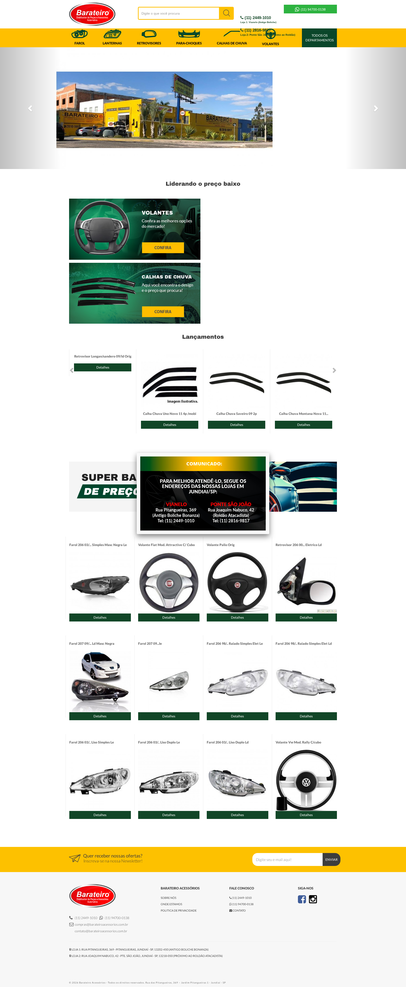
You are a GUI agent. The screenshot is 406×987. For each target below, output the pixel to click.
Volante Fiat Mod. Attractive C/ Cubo (166, 545)
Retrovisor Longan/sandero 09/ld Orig (102, 356)
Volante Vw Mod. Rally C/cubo (298, 742)
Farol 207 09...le (150, 643)
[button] (30, 108)
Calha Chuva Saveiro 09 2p (236, 414)
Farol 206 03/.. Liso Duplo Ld (228, 742)
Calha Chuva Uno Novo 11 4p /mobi (169, 414)
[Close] (269, 453)
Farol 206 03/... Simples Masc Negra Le (98, 545)
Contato (239, 910)
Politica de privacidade (179, 910)
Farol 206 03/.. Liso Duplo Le (159, 742)
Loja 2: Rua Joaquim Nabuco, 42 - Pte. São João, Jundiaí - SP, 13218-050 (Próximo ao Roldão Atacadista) (147, 956)
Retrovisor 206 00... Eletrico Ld (299, 545)
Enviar (331, 859)
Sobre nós (168, 898)
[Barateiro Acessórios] (82, 14)
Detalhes (102, 367)
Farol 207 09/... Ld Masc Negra (91, 643)
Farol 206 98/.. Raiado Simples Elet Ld (304, 643)
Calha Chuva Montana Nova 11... (303, 414)
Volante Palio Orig (220, 545)
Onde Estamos (171, 904)
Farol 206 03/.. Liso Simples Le (91, 742)
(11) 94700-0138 (313, 9)
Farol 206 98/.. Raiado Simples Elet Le (235, 643)
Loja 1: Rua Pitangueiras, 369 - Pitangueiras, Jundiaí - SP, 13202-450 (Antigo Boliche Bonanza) (140, 949)
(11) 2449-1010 (258, 20)
